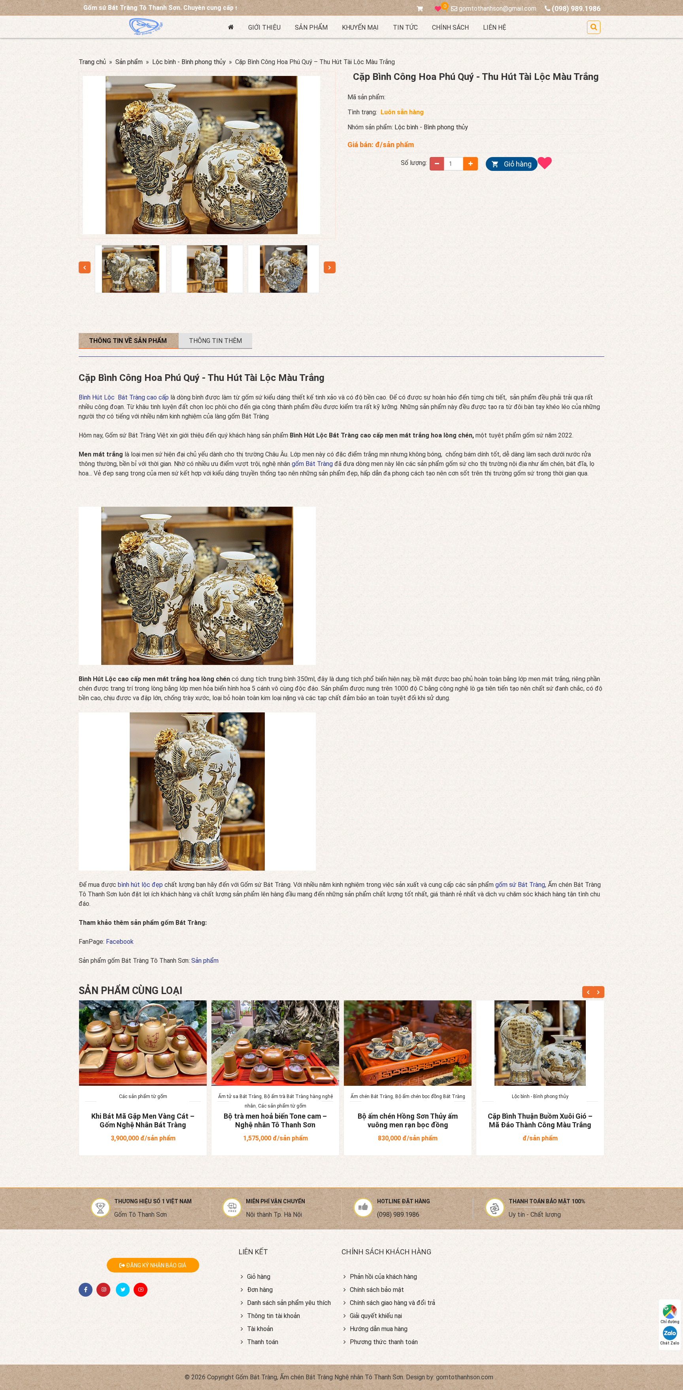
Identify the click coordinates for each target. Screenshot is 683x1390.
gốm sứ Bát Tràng (520, 884)
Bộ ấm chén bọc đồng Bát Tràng (430, 1096)
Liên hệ (494, 27)
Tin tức (405, 27)
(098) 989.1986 (398, 1214)
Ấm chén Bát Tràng (372, 1096)
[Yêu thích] (547, 163)
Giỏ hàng (518, 164)
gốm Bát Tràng (312, 464)
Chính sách (450, 27)
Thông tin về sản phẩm (128, 341)
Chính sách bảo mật (377, 1289)
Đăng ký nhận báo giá (155, 1265)
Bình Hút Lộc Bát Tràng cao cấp (124, 397)
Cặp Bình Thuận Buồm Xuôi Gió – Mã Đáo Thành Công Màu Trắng (540, 1120)
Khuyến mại (360, 27)
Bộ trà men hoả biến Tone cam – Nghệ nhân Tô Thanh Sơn (275, 1120)
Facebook (120, 941)
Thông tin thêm (215, 341)
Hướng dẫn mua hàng (379, 1329)
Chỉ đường (669, 1322)
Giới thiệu (264, 27)
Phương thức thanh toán (384, 1342)
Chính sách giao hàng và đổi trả (392, 1303)
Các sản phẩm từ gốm (143, 1096)
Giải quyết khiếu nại (376, 1316)
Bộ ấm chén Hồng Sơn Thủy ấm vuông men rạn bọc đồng (408, 1120)
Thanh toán (262, 1342)
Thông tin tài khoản (273, 1316)
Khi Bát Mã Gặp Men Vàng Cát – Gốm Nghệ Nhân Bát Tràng (142, 1120)
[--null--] (130, 269)
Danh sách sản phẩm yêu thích (289, 1303)
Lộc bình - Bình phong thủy (189, 62)
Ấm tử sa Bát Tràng (240, 1096)
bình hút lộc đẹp (141, 884)
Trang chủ (92, 62)
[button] (594, 27)
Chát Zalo (669, 1343)
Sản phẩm (311, 27)
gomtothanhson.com (464, 1377)
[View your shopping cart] (422, 8)
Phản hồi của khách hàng (383, 1276)
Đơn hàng (260, 1289)
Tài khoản (260, 1329)
